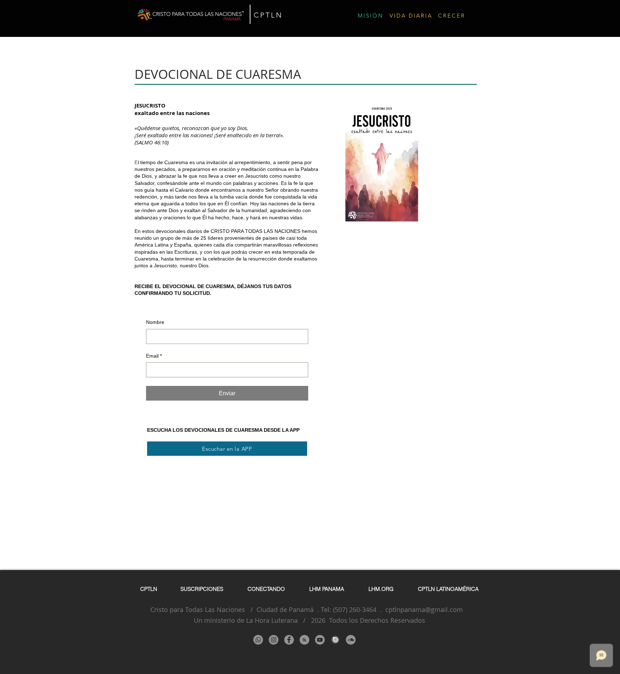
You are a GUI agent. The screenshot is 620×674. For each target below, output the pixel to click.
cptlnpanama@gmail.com (424, 609)
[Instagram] (273, 640)
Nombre (155, 322)
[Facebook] (289, 640)
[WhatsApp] (258, 640)
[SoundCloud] (351, 640)
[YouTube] (320, 640)
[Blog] (304, 640)
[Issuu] (335, 640)
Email (154, 356)
